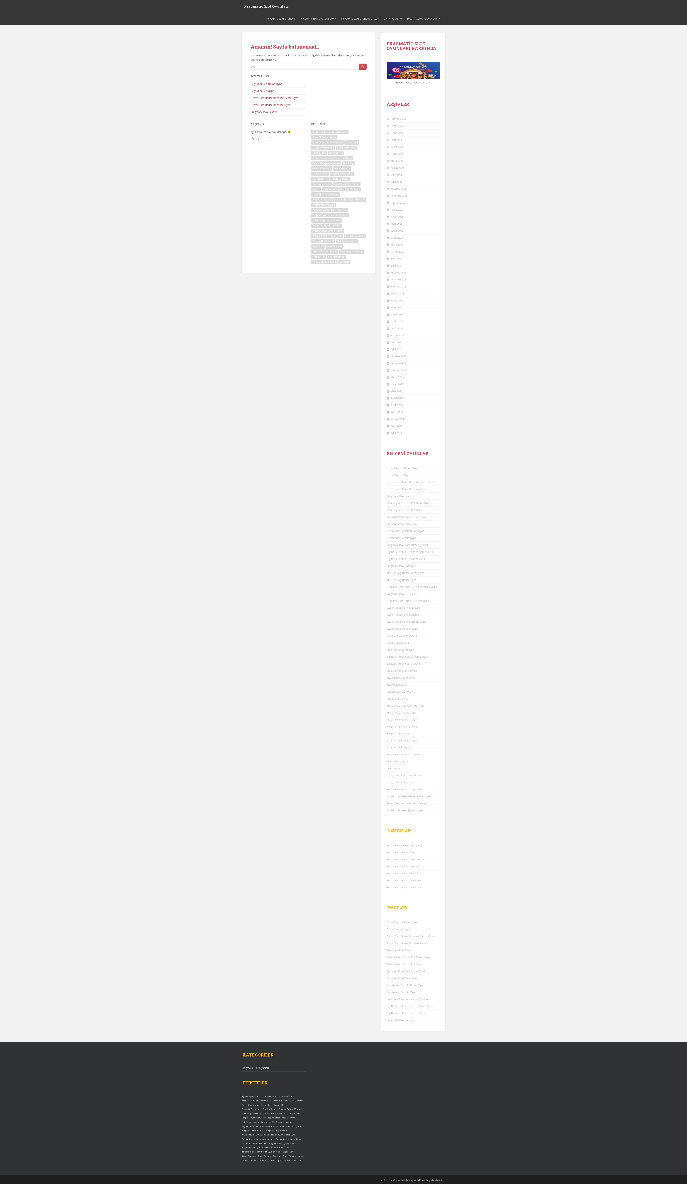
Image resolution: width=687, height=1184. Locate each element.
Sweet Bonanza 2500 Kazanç (403, 607)
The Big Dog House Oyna (401, 580)
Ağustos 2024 (398, 272)
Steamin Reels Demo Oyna (402, 740)
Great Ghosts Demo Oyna (402, 635)
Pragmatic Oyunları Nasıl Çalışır (405, 845)
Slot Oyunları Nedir (346, 241)
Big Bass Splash (320, 132)
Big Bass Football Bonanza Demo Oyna (410, 552)
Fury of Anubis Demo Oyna (266, 84)
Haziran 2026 (398, 119)
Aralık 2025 (397, 160)
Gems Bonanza (342, 168)
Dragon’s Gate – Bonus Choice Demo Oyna (412, 587)
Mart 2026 (397, 139)
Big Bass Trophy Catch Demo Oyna (407, 656)
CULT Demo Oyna (397, 761)
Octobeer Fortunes (349, 189)
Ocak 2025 (397, 237)
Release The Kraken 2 (323, 241)
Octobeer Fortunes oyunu (326, 194)
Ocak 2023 (397, 405)
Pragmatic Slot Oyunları (266, 6)
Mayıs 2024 (397, 293)
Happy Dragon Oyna (398, 733)
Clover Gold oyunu (346, 147)
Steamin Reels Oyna (398, 747)
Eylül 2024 (396, 265)
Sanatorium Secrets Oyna (401, 538)
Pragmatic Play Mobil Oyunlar (404, 789)
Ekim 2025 (397, 174)
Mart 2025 (397, 223)
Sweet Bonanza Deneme (325, 251)
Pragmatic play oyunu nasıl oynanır (330, 215)
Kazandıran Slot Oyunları (346, 184)
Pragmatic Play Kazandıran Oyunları (407, 545)
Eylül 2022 (396, 433)
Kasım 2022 (397, 419)
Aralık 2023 (397, 328)
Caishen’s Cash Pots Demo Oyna (406, 517)
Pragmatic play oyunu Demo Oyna (330, 210)
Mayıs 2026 (397, 126)
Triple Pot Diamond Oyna (401, 712)
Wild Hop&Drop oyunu (324, 261)
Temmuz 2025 (399, 195)
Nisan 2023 (397, 384)
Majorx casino (330, 189)
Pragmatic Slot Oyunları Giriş (403, 866)
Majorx (316, 189)
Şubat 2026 (397, 146)
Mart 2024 (397, 307)
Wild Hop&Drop (336, 256)
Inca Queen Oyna (397, 684)
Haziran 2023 (398, 370)
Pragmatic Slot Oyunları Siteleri (360, 18)
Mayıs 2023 (397, 377)
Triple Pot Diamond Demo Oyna (405, 705)
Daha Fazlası (391, 18)
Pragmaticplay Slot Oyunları (326, 225)
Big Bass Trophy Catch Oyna (403, 663)
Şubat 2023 (397, 398)
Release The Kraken (355, 235)
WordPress (419, 1180)
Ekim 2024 (397, 258)
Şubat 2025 (397, 230)
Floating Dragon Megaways (326, 163)
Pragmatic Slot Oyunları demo (328, 230)
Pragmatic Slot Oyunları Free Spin (406, 859)
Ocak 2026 (397, 153)
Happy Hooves (320, 173)
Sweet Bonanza (334, 246)
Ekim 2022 (397, 426)
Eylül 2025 (396, 181)
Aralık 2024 (397, 244)
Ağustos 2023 (398, 356)
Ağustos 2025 (398, 188)
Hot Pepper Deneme (338, 178)
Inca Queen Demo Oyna (401, 677)
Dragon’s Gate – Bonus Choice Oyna (408, 600)
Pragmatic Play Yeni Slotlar (402, 670)
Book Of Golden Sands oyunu (327, 142)
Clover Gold (352, 142)
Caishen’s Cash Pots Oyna (402, 524)
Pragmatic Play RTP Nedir (401, 593)
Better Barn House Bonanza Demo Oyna (274, 98)
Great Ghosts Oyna (398, 642)
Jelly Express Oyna (397, 698)
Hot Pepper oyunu (322, 184)
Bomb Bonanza (339, 132)
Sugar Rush (318, 246)
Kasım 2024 (397, 251)
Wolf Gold (344, 261)
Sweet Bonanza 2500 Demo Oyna (406, 621)
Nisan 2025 (397, 216)
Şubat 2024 (397, 314)
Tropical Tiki (319, 256)
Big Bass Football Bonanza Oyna (406, 559)
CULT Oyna (393, 768)
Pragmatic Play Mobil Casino (403, 754)
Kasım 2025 (397, 167)
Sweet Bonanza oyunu (351, 251)
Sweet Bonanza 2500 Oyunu (403, 614)
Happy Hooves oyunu (342, 173)
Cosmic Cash (319, 152)
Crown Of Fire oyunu (323, 158)
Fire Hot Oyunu (344, 158)
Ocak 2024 (397, 321)
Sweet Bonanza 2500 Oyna (402, 628)
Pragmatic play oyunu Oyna (326, 220)
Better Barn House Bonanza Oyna (270, 105)
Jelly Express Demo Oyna (401, 691)
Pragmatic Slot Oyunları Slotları (404, 887)
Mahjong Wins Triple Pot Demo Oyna (408, 503)
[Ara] (363, 67)
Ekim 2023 (397, 342)
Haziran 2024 (398, 286)
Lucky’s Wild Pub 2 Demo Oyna (405, 775)
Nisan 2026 (397, 133)
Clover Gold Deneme (323, 147)
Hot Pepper (318, 178)
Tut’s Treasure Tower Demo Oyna (406, 803)
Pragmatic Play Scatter (264, 112)
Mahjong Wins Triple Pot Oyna (404, 510)
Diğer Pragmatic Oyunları (422, 18)
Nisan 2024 (397, 300)
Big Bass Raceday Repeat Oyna (405, 810)
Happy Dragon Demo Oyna (402, 726)
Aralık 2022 (397, 412)
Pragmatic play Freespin (353, 199)
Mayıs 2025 (397, 209)
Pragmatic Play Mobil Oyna (402, 719)
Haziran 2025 (398, 202)
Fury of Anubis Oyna (262, 91)
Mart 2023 (397, 391)
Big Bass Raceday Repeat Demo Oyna (409, 796)
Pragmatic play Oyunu (324, 204)
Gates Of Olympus (322, 168)
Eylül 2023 (396, 349)
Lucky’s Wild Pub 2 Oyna (401, 782)
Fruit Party (348, 163)
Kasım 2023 (397, 335)
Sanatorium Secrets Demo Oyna (405, 531)
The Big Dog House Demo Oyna (405, 573)
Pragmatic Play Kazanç (400, 566)
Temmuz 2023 (399, 363)
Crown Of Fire (336, 152)
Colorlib (385, 1180)
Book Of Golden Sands (324, 137)
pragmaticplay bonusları (325, 199)
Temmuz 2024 (399, 279)
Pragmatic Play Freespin (401, 649)
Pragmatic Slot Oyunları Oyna (318, 18)
